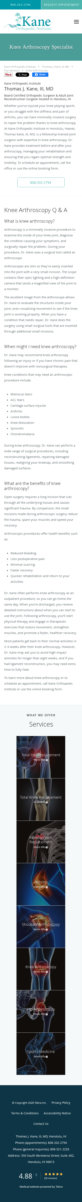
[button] (41, 182)
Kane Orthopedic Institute (20, 67)
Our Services (12, 70)
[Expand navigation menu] (76, 22)
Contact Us (41, 1124)
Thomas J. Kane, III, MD (55, 67)
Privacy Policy (61, 1103)
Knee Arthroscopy (37, 70)
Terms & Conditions (25, 1113)
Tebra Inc (40, 1103)
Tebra (59, 1187)
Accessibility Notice (57, 1113)
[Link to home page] (35, 22)
